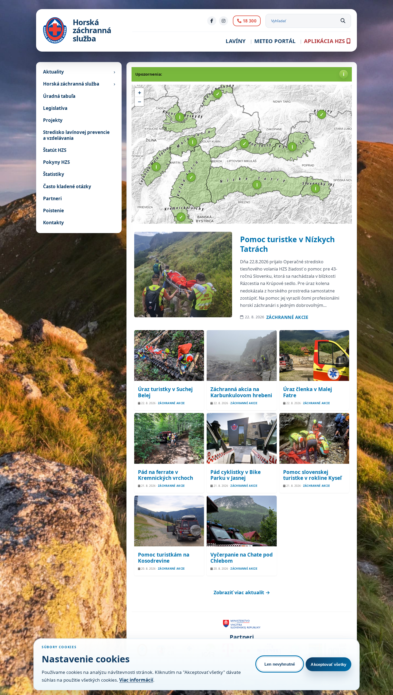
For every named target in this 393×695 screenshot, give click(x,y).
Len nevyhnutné (279, 664)
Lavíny (235, 41)
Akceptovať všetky (328, 664)
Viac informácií (136, 680)
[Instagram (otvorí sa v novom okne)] (223, 20)
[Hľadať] (343, 20)
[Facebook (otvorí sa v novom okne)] (211, 20)
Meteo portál (274, 41)
